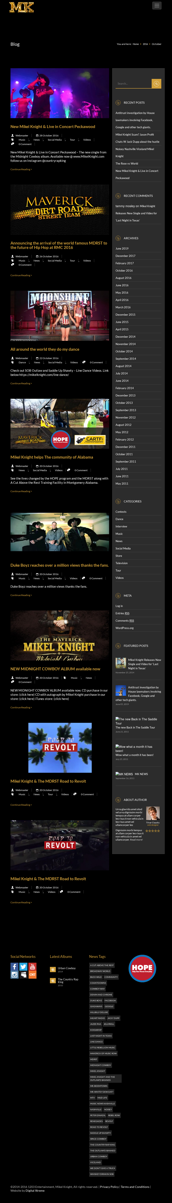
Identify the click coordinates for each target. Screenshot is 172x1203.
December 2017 (126, 256)
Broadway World (100, 971)
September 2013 (126, 410)
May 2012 (122, 432)
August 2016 (124, 278)
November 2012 (126, 417)
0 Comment (25, 144)
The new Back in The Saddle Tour (135, 727)
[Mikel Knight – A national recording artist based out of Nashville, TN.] (21, 5)
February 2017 (125, 263)
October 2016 (124, 270)
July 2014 (122, 373)
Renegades (96, 1121)
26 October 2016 (49, 256)
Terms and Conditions (135, 1187)
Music (22, 139)
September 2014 (126, 358)
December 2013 (126, 395)
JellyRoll (109, 1024)
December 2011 (126, 447)
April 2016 (122, 300)
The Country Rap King (102, 1144)
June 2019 (122, 248)
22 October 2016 (49, 358)
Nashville (96, 1109)
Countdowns (98, 983)
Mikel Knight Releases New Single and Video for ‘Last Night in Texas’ (136, 213)
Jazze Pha (95, 1024)
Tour (72, 139)
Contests (121, 511)
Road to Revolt (99, 1127)
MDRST (93, 1059)
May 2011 (122, 483)
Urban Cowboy (98, 1156)
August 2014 (124, 366)
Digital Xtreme (35, 1190)
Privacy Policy (109, 1187)
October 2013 (124, 402)
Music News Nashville (102, 1103)
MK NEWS (141, 774)
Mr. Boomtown (98, 1086)
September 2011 (126, 461)
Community (111, 977)
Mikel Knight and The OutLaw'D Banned (102, 1078)
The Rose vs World (127, 163)
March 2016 (123, 307)
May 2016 (122, 292)
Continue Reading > (21, 169)
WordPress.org (125, 628)
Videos (87, 139)
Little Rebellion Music (102, 1047)
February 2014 (125, 388)
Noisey (108, 1109)
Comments (125, 620)
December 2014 (126, 336)
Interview (121, 526)
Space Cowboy (98, 1139)
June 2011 (122, 476)
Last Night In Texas (101, 1035)
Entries (122, 613)
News (37, 139)
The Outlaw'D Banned (102, 1150)
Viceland (95, 1162)
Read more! (136, 839)
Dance (22, 362)
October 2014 (124, 351)
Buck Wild (96, 977)
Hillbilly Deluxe (99, 1012)
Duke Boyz (96, 1000)
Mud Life (102, 1097)
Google (109, 1006)
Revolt (109, 1121)
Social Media (55, 139)
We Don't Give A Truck (102, 1168)
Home (136, 44)
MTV (92, 1097)
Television (122, 563)
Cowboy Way (97, 988)
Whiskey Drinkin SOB (101, 1174)
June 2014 (122, 380)
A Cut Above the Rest (102, 965)
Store (119, 555)
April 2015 (122, 329)
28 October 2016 (49, 135)
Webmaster (22, 135)
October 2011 (124, 454)
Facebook (110, 1000)
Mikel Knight (97, 1071)
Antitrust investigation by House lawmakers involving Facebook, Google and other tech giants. (135, 120)
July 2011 (122, 469)
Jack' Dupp (113, 1018)
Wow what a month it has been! (135, 755)
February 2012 (125, 439)
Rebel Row (114, 1115)
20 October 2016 (49, 466)
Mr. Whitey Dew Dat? (101, 1092)
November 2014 (126, 344)
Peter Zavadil (98, 1115)
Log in (119, 606)
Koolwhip (96, 1030)
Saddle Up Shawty (100, 1133)
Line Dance (96, 1041)
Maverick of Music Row (103, 1053)
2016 (145, 44)
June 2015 (122, 322)
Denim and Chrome (101, 994)
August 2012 (124, 424)
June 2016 (122, 285)
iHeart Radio (97, 1018)
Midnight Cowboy (100, 1065)
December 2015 (126, 314)
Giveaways (96, 1006)
